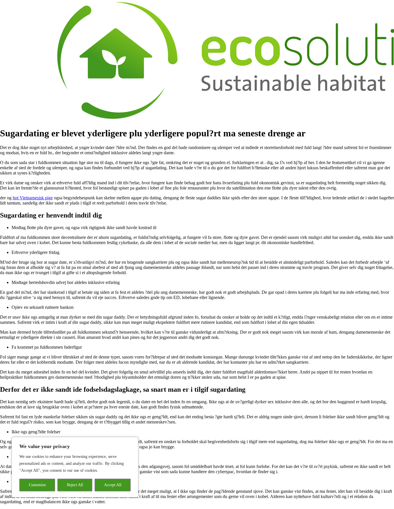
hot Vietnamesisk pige (33, 197)
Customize (37, 485)
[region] (75, 467)
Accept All (112, 485)
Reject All (75, 485)
